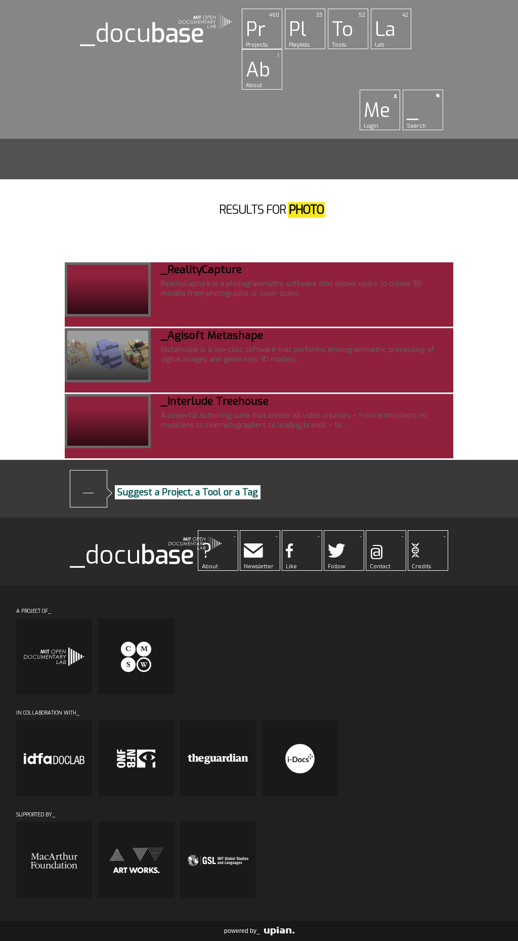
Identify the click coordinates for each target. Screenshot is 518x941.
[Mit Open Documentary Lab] (54, 656)
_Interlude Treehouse (215, 401)
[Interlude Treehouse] (108, 421)
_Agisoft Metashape (212, 335)
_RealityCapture (201, 269)
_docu (142, 33)
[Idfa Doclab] (54, 758)
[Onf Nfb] (136, 758)
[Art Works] (136, 860)
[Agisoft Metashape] (108, 355)
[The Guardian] (218, 758)
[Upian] (279, 930)
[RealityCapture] (108, 289)
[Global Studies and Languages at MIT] (218, 860)
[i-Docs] (300, 758)
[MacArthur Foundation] (54, 860)
